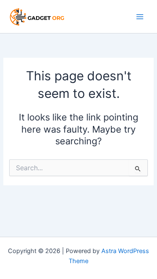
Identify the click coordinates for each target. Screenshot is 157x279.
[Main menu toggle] (140, 17)
